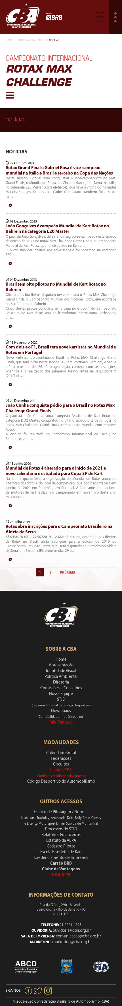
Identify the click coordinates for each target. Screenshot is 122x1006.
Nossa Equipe (61, 694)
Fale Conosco (61, 722)
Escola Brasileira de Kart (61, 852)
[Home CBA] (23, 17)
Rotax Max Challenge (31, 40)
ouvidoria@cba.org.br (72, 931)
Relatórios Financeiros (61, 835)
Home (9, 40)
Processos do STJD (61, 829)
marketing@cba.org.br (72, 942)
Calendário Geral (61, 753)
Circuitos (61, 764)
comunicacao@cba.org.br (78, 936)
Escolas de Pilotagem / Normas (61, 812)
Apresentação (61, 665)
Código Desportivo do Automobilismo (61, 781)
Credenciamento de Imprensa (61, 858)
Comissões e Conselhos (61, 688)
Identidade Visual (61, 671)
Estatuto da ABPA (61, 841)
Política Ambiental (61, 677)
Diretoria (61, 682)
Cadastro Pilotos (61, 846)
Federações (61, 759)
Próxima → (70, 572)
